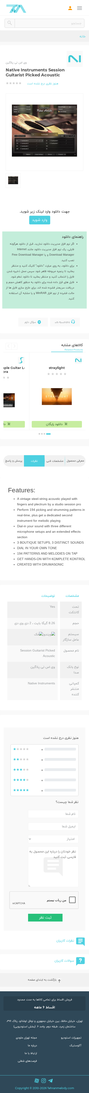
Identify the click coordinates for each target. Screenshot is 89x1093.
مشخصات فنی (54, 461)
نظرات (34, 461)
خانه (83, 36)
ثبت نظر (45, 917)
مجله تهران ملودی (26, 1038)
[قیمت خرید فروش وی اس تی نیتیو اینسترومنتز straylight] (56, 396)
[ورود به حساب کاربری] (70, 8)
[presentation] (14, 346)
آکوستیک (75, 1045)
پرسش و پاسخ (13, 461)
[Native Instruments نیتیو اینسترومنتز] (75, 59)
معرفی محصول (75, 461)
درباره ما (32, 1045)
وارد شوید (39, 220)
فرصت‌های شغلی (27, 1061)
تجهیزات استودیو (71, 1038)
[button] (48, 434)
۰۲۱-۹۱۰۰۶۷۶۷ (62, 323)
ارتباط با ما (31, 1053)
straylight (57, 368)
